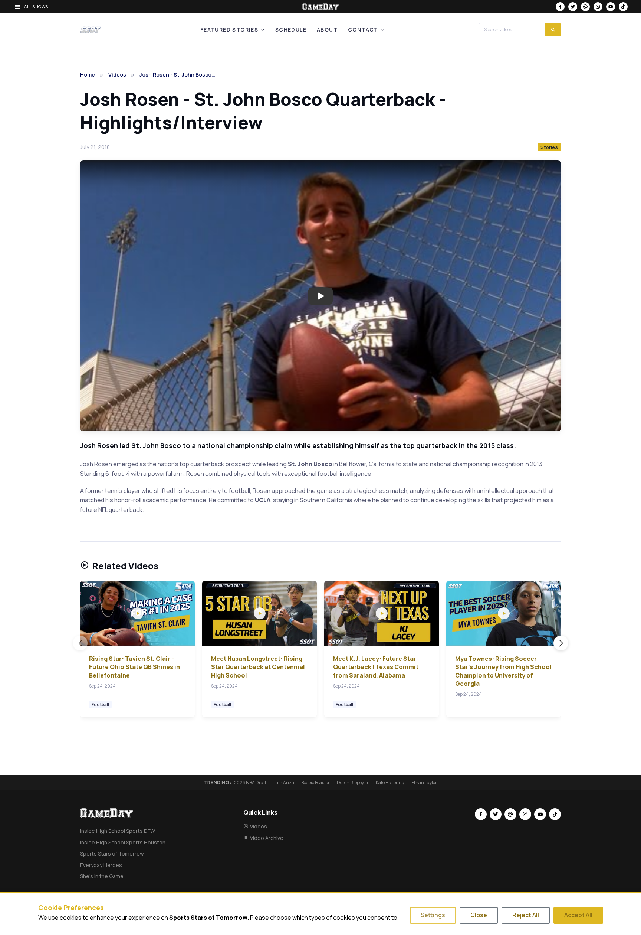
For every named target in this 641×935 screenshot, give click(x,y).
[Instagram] (598, 6)
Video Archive (266, 837)
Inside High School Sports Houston (122, 842)
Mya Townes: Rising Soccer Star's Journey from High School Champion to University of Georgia (503, 671)
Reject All (525, 915)
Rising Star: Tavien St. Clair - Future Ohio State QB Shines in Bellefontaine (134, 667)
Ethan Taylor (424, 783)
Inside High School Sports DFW (117, 830)
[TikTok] (623, 6)
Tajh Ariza (283, 783)
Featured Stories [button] (229, 29)
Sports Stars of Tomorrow (112, 853)
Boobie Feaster (315, 783)
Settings (433, 915)
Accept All (578, 915)
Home (87, 74)
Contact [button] (363, 29)
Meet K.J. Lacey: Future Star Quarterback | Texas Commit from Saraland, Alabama (375, 667)
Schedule (290, 29)
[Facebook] (560, 6)
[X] (572, 6)
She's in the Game (102, 876)
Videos (117, 74)
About (327, 29)
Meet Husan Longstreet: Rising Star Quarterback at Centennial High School (258, 667)
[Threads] (585, 6)
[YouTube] (610, 6)
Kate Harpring (390, 783)
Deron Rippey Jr (353, 783)
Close (478, 915)
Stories (549, 147)
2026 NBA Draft (250, 783)
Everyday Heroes (101, 865)
